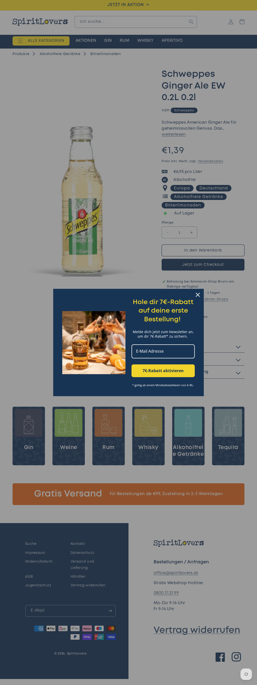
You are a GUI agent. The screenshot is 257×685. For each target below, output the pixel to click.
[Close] (198, 295)
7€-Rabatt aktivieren (163, 370)
